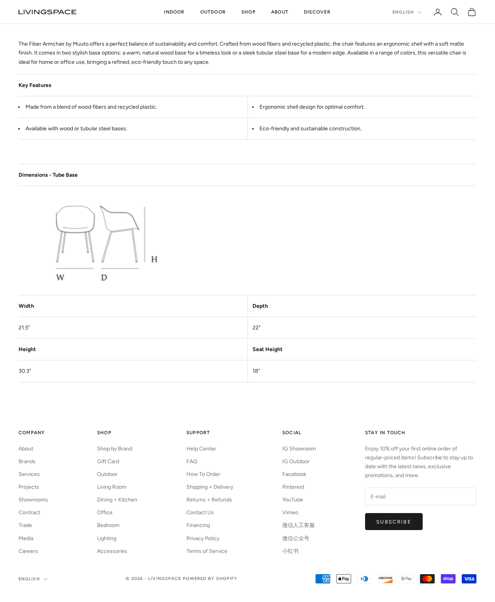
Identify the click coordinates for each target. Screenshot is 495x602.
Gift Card (108, 461)
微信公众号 (295, 538)
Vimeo (290, 512)
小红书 (290, 551)
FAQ (191, 461)
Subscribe (393, 522)
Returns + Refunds (209, 499)
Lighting (106, 538)
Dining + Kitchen (117, 499)
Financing (198, 525)
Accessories (112, 551)
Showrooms (33, 499)
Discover (317, 12)
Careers (28, 551)
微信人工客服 (298, 525)
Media (26, 538)
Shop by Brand (114, 448)
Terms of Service (206, 551)
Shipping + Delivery (209, 487)
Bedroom (108, 525)
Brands (27, 461)
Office (105, 512)
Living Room (111, 487)
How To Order (203, 474)
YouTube (292, 499)
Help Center (201, 448)
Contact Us (200, 512)
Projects (29, 487)
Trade (25, 525)
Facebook (294, 474)
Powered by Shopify (210, 578)
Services (29, 474)
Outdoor (213, 12)
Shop (248, 12)
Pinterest (293, 487)
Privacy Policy (202, 538)
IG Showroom (299, 448)
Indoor (174, 12)
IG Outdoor (296, 461)
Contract (29, 512)
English (403, 12)
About (279, 12)
